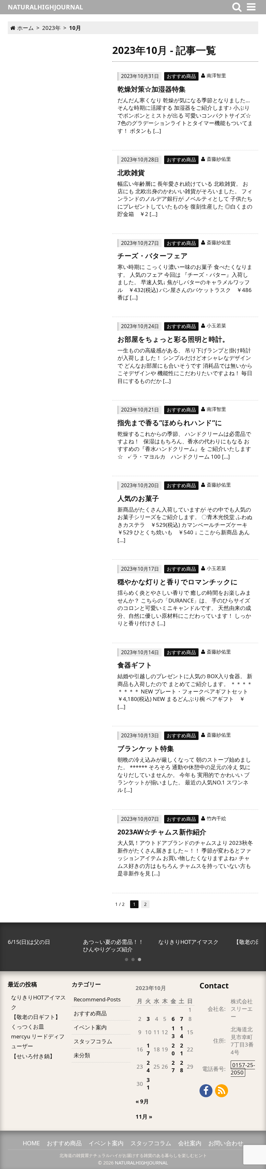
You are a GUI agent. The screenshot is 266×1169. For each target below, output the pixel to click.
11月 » (144, 1116)
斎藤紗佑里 (219, 158)
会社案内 (189, 1143)
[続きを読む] (185, 108)
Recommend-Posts (97, 999)
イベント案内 (90, 1027)
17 (148, 1049)
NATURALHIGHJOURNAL (141, 1163)
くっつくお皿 (27, 1026)
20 (173, 1049)
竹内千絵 (216, 818)
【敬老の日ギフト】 (36, 1017)
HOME (31, 1143)
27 (173, 1066)
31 (148, 1083)
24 (148, 1066)
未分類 (82, 1055)
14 (181, 1031)
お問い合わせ (225, 1143)
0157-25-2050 (243, 1068)
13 (173, 1031)
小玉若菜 (216, 325)
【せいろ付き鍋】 (33, 1056)
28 (181, 1066)
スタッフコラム (93, 1041)
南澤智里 (216, 75)
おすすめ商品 (181, 76)
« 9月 (142, 1101)
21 (181, 1049)
